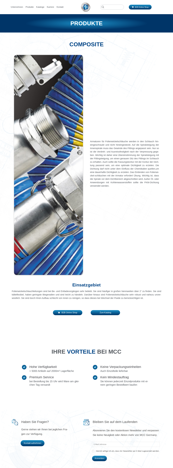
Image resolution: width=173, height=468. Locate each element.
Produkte (30, 7)
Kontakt (60, 7)
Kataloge (40, 7)
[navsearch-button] (112, 7)
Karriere (50, 7)
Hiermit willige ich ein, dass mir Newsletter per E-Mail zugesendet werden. (127, 451)
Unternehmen (17, 7)
